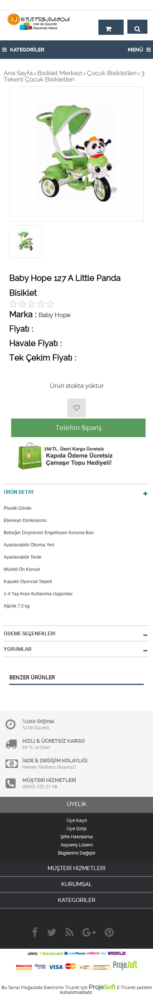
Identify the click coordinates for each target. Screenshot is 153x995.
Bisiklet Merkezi (59, 73)
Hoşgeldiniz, (131, 5)
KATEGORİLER (26, 50)
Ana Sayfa (18, 73)
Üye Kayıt (76, 820)
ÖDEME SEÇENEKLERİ (29, 633)
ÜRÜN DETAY (19, 492)
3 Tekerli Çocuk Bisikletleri (74, 76)
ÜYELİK (77, 804)
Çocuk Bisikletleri (112, 73)
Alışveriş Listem (77, 845)
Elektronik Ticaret (61, 987)
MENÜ (136, 50)
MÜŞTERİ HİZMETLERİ (76, 868)
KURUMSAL (76, 884)
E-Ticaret (126, 987)
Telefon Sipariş (78, 428)
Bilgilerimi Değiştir (76, 853)
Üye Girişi (76, 828)
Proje (102, 987)
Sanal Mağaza (23, 987)
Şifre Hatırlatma (77, 836)
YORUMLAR (18, 649)
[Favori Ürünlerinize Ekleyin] (76, 408)
